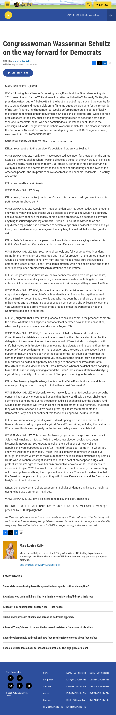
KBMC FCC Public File (76, 673)
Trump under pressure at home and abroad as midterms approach (38, 617)
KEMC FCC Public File (53, 707)
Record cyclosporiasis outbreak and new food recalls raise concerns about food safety (50, 637)
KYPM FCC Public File (99, 673)
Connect (47, 700)
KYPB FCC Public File (76, 686)
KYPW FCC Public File (99, 686)
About (46, 693)
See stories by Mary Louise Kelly (40, 564)
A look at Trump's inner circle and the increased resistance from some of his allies (48, 627)
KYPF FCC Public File (75, 700)
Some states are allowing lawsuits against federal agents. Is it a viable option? (46, 586)
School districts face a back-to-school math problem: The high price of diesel (45, 648)
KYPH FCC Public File (76, 707)
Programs (48, 680)
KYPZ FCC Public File (99, 700)
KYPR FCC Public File (99, 680)
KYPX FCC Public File (99, 693)
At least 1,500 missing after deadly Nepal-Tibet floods (33, 606)
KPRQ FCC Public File (76, 680)
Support (47, 686)
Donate (103, 4)
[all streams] (111, 15)
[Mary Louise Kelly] (10, 550)
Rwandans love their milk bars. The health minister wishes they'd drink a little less (48, 596)
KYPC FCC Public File (76, 693)
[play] (8, 15)
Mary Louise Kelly (22, 61)
